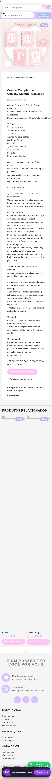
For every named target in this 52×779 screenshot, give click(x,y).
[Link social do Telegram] (38, 396)
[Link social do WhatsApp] (35, 396)
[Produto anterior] (9, 84)
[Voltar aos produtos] (12, 84)
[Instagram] (17, 699)
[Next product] (16, 84)
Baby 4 (5, 633)
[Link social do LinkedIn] (31, 396)
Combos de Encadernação (31, 387)
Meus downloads (44, 15)
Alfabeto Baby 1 (34, 633)
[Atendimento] (5, 689)
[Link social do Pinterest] (28, 396)
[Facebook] (26, 699)
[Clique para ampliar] (7, 64)
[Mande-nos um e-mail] (5, 677)
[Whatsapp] (34, 699)
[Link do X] (24, 396)
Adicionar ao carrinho (22, 372)
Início (9, 78)
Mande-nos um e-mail (23, 676)
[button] (13, 642)
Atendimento (18, 687)
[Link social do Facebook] (21, 396)
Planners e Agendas (25, 78)
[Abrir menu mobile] (38, 7)
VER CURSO (44, 772)
